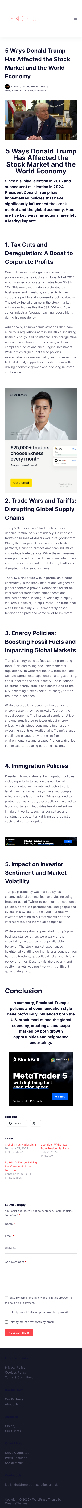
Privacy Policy (15, 1367)
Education (11, 90)
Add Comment (15, 1262)
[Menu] (75, 18)
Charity (10, 1426)
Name (10, 1224)
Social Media (14, 1463)
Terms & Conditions (19, 1377)
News (23, 90)
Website (10, 1248)
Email (9, 1236)
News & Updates (17, 1453)
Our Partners (14, 1399)
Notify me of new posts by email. (33, 1322)
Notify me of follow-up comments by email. (39, 1312)
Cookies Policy (16, 1372)
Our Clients (13, 1431)
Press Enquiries (16, 1458)
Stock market (37, 90)
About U (11, 1404)
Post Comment (19, 1332)
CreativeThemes (16, 1503)
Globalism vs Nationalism (20, 1144)
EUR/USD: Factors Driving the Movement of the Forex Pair (21, 1166)
